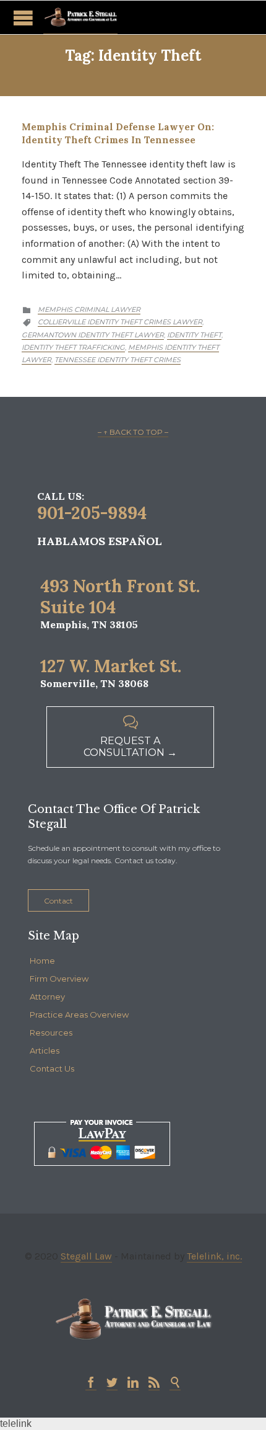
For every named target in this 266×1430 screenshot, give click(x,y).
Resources (51, 1032)
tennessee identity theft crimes (117, 359)
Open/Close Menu (23, 18)
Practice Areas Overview (79, 1014)
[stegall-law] (80, 17)
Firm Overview (59, 979)
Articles (44, 1050)
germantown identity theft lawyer (93, 335)
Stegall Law (86, 1256)
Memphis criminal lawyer (89, 309)
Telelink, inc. (214, 1256)
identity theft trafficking (73, 347)
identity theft (194, 335)
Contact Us (52, 1068)
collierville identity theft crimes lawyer (120, 322)
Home (42, 961)
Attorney (47, 996)
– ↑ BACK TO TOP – (133, 432)
